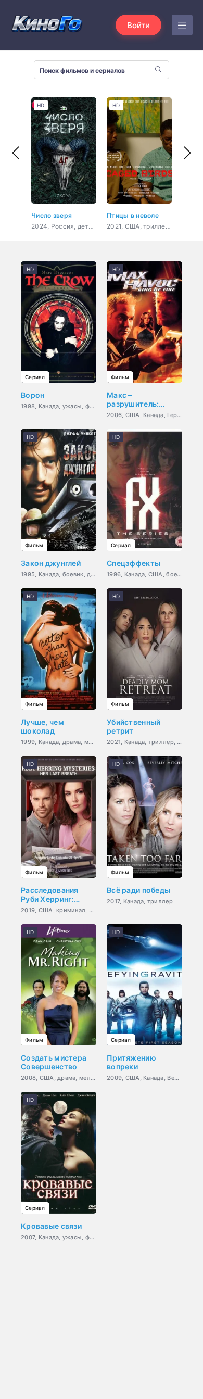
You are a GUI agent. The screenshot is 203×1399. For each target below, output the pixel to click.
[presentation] (15, 153)
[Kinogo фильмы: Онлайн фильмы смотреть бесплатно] (46, 25)
